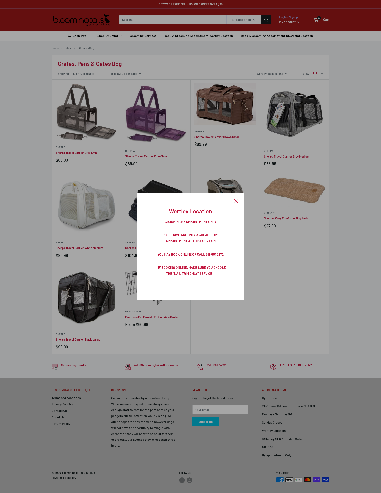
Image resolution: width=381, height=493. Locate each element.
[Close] (236, 201)
